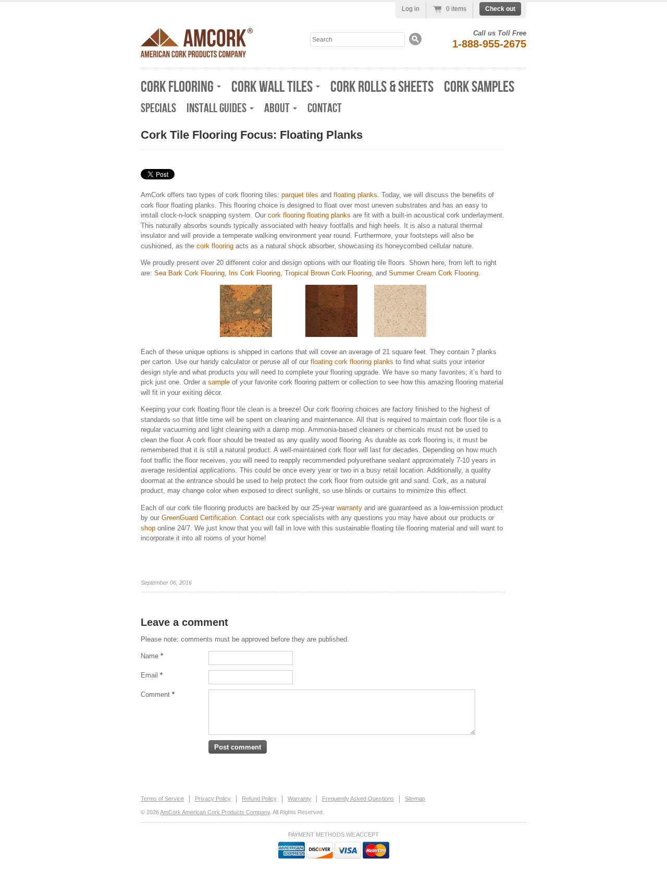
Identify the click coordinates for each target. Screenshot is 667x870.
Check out (500, 9)
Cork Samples (479, 87)
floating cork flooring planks (352, 362)
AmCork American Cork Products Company (215, 812)
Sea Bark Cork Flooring (189, 273)
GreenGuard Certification (199, 518)
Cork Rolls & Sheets (382, 87)
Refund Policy (259, 798)
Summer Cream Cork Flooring (433, 273)
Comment (158, 694)
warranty (349, 508)
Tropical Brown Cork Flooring (328, 273)
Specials (158, 108)
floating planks (355, 195)
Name (152, 656)
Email (152, 675)
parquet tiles (299, 195)
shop (148, 528)
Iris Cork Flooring (254, 273)
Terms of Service (162, 798)
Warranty (299, 798)
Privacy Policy (213, 798)
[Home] (197, 54)
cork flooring (214, 246)
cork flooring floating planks (309, 215)
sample (219, 382)
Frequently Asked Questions (358, 798)
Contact (324, 108)
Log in (410, 9)
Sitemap (415, 798)
